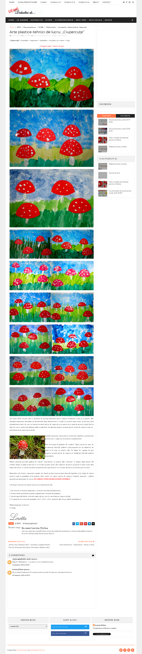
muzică (108, 20)
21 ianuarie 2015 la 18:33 (21, 565)
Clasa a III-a (69, 2)
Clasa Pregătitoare (27, 2)
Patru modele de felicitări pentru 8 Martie (118, 139)
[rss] (133, 2)
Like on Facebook (59, 633)
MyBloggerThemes (37, 650)
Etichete (125, 116)
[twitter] (124, 2)
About (96, 2)
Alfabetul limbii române (118, 147)
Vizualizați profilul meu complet (104, 628)
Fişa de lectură (114, 173)
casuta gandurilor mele (21, 559)
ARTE (19, 27)
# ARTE (18, 523)
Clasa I (44, 2)
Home (11, 2)
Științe (48, 20)
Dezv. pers (81, 20)
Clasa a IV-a (84, 2)
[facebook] (127, 2)
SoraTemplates (22, 650)
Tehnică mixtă (51, 27)
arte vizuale (95, 20)
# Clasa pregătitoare (30, 523)
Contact (106, 2)
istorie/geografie (64, 20)
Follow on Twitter (60, 627)
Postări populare (106, 116)
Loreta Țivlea (17, 569)
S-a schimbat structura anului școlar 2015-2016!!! (120, 192)
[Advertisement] (115, 64)
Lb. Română (22, 20)
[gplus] (129, 2)
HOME (41, 27)
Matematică (37, 20)
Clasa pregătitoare (29, 27)
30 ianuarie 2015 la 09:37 (21, 575)
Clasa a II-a (55, 2)
